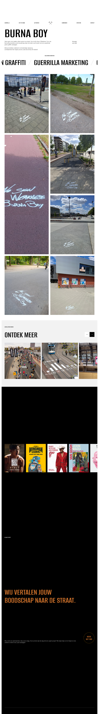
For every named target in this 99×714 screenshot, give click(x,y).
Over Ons (79, 23)
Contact (92, 23)
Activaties (36, 23)
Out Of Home (22, 23)
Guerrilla (7, 23)
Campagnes (64, 23)
